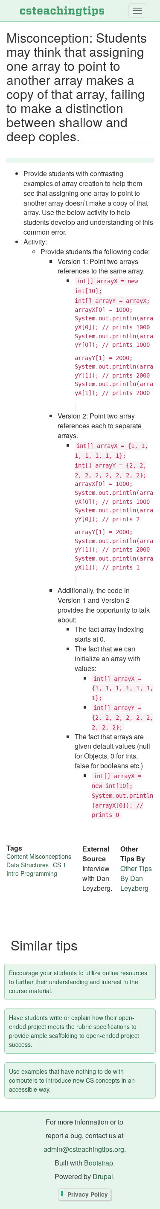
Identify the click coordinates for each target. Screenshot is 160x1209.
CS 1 (59, 864)
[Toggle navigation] (137, 10)
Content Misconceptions (38, 856)
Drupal (103, 1176)
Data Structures (27, 864)
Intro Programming (31, 873)
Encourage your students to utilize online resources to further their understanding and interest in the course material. (78, 981)
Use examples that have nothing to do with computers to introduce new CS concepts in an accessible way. (72, 1080)
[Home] (62, 10)
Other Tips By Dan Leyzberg (136, 878)
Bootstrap (98, 1163)
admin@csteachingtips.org (84, 1149)
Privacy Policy (87, 1195)
